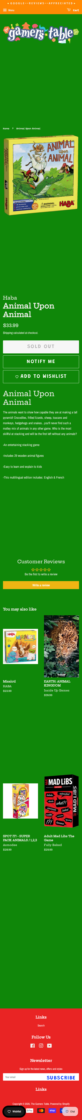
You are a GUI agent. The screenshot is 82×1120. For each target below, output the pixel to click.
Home (6, 129)
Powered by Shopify (60, 1104)
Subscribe (61, 1078)
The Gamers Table (40, 1104)
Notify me (41, 361)
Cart (75, 10)
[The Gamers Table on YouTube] (49, 1046)
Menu (11, 10)
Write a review (41, 585)
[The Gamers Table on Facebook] (32, 1046)
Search (41, 1025)
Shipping (8, 333)
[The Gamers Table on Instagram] (41, 1046)
